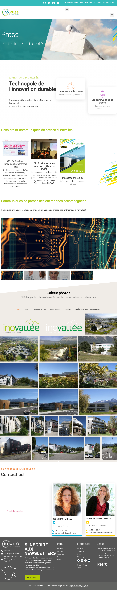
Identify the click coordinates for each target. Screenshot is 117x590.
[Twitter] (49, 3)
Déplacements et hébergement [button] (88, 309)
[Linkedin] (53, 3)
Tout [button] (18, 309)
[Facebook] (44, 3)
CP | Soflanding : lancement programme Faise (15, 164)
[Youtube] (58, 3)
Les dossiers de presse (71, 91)
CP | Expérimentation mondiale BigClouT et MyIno (44, 166)
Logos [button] (27, 309)
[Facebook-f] (78, 560)
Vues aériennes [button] (40, 309)
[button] (67, 9)
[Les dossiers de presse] (71, 85)
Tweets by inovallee (15, 511)
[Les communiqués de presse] (102, 94)
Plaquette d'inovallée (73, 178)
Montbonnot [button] (55, 309)
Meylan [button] (68, 309)
